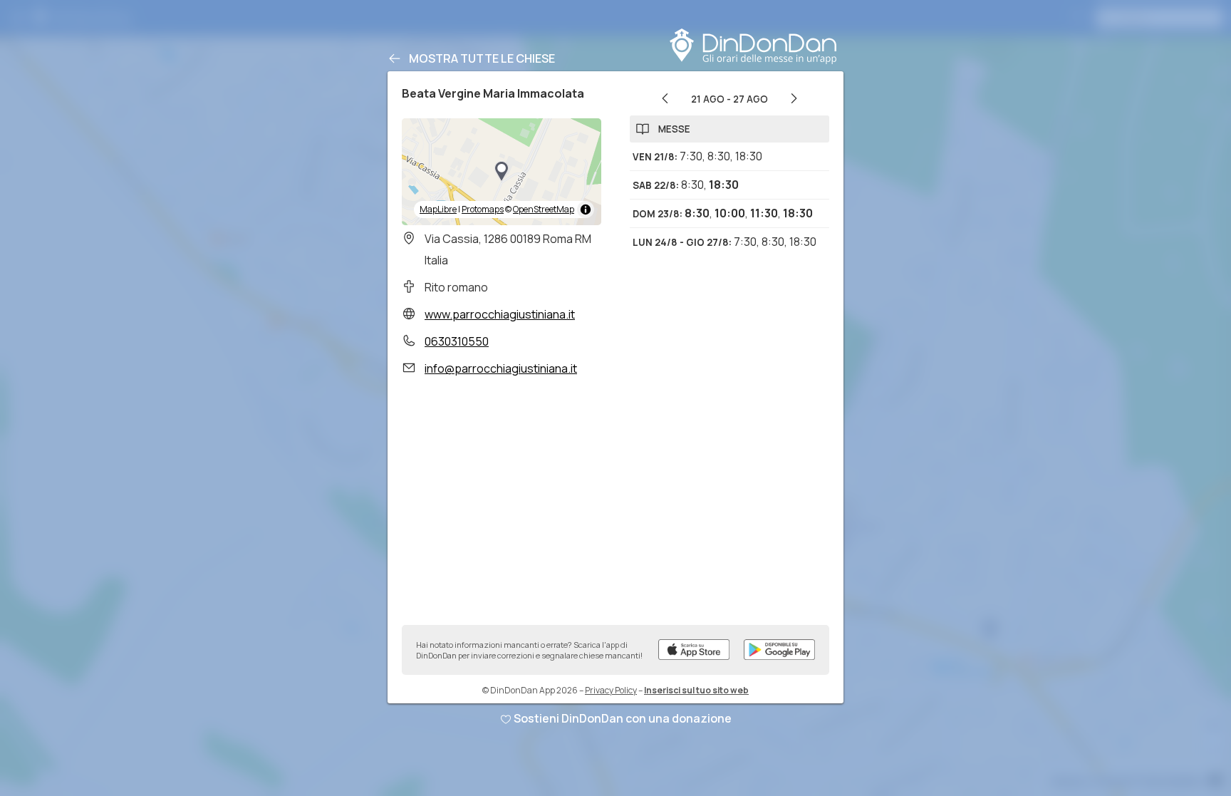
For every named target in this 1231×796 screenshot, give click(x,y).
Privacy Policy (611, 690)
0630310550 (457, 341)
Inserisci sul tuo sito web (696, 690)
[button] (501, 171)
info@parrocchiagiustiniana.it (501, 368)
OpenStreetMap (543, 209)
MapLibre (438, 209)
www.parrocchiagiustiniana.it (500, 314)
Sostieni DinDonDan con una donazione (623, 718)
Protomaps (483, 209)
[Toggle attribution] (585, 209)
